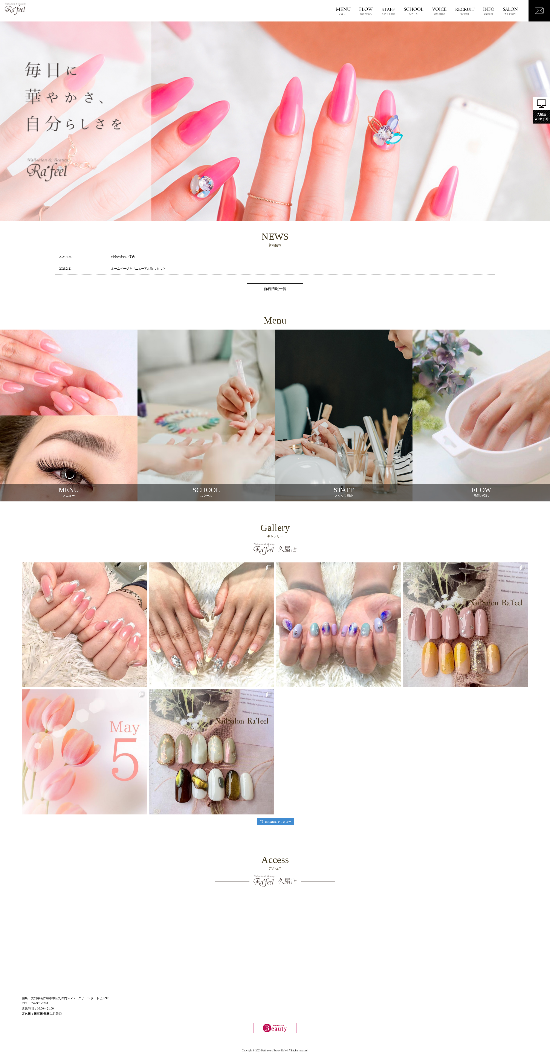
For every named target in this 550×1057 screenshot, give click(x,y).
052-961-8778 (39, 1003)
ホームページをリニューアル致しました (138, 268)
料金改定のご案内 (123, 256)
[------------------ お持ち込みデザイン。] (211, 624)
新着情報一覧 (275, 289)
